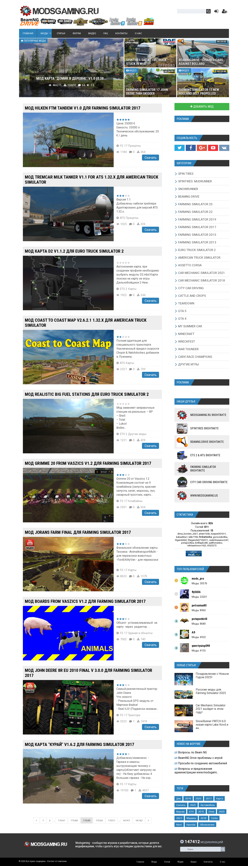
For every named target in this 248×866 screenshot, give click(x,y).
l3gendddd (181, 540)
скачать (181, 805)
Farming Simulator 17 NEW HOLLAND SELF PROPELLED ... (199, 91)
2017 (209, 798)
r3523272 (212, 545)
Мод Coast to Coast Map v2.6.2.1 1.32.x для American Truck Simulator (86, 323)
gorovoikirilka (220, 537)
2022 (198, 798)
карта (219, 798)
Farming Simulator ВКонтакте (203, 468)
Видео (133, 70)
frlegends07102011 (198, 540)
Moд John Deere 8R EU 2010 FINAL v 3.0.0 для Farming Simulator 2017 (88, 673)
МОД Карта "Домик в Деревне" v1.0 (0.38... (71, 78)
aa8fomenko (215, 542)
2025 (193, 805)
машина (191, 818)
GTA (191, 811)
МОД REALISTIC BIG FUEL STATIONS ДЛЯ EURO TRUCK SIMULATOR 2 (87, 394)
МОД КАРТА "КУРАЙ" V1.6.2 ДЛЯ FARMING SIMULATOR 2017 (79, 744)
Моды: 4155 (199, 650)
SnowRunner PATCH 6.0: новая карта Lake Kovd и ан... (212, 724)
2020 (222, 811)
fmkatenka (205, 536)
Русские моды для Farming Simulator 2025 (211, 691)
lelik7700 (193, 537)
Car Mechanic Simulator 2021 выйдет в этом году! (210, 709)
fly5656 (196, 592)
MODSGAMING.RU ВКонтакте (208, 415)
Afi (193, 632)
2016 (203, 818)
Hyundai (190, 824)
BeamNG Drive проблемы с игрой (199, 758)
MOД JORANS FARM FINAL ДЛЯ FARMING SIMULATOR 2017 (78, 532)
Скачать (150, 157)
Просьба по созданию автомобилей (202, 763)
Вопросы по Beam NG (192, 752)
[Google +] (202, 148)
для (178, 798)
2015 (201, 811)
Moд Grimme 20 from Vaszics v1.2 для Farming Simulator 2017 (88, 463)
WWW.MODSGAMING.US (204, 495)
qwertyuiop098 (201, 646)
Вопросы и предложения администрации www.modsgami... (196, 770)
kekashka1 (182, 537)
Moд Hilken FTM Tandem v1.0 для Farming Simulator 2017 (82, 108)
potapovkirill (199, 619)
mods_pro (198, 578)
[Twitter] (179, 148)
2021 (179, 818)
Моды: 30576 (199, 583)
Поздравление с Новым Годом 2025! (212, 675)
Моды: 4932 (199, 637)
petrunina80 (199, 605)
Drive (211, 811)
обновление (207, 824)
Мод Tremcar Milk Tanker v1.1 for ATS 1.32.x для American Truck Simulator (91, 180)
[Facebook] (191, 148)
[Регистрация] (224, 12)
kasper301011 (218, 533)
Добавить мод (203, 106)
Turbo (214, 818)
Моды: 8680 (199, 623)
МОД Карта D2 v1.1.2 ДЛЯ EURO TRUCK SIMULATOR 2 (74, 251)
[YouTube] (213, 148)
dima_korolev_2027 (187, 533)
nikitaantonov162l (196, 545)
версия (180, 811)
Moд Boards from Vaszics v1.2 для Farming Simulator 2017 (85, 601)
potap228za (187, 542)
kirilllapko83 (201, 542)
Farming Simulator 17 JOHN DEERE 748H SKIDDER (147, 91)
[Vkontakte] (224, 148)
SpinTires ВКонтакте (204, 428)
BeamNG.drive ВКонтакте (207, 442)
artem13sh (204, 533)
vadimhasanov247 (218, 540)
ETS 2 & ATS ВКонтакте (205, 455)
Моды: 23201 (199, 596)
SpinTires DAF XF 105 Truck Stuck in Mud (146, 62)
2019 (188, 798)
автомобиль (207, 805)
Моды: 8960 (199, 610)
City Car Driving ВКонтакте (208, 482)
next (179, 824)
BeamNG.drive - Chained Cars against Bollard (201, 62)
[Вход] (215, 12)
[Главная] (87, 24)
